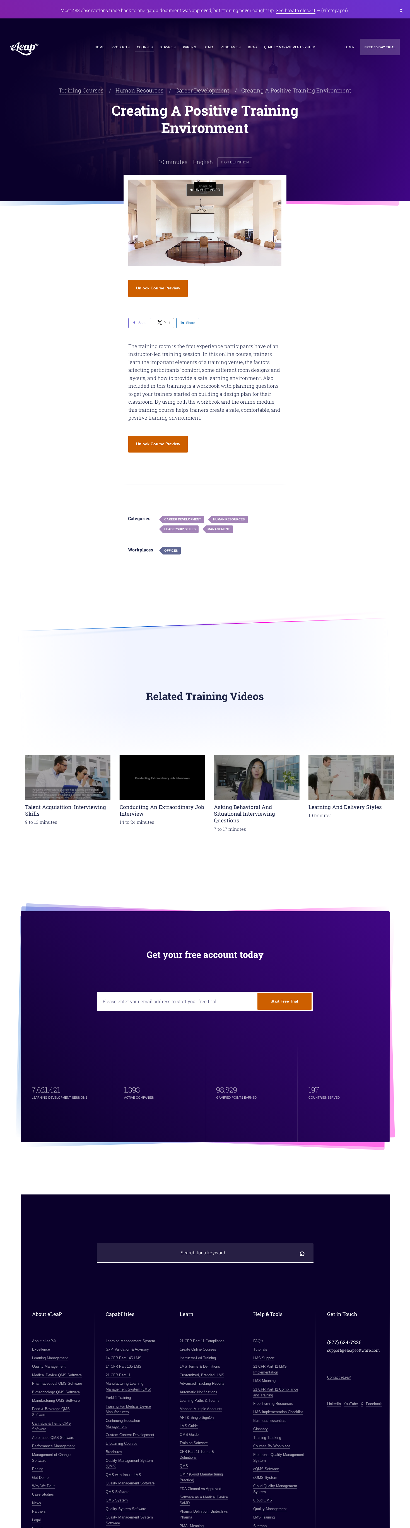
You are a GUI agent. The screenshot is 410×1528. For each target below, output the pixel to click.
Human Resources (139, 90)
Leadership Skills (180, 529)
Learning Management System (130, 1341)
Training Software (193, 1443)
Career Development (202, 90)
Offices (171, 550)
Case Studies (43, 1495)
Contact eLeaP (339, 1377)
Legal (36, 1520)
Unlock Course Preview (158, 288)
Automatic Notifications (198, 1392)
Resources (231, 47)
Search (302, 1252)
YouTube (351, 1404)
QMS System (117, 1500)
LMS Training (264, 1517)
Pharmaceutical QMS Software (57, 1383)
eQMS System (265, 1477)
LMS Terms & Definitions (199, 1366)
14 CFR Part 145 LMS (123, 1358)
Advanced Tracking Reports (201, 1383)
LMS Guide (188, 1426)
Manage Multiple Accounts (200, 1409)
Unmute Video (207, 190)
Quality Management (48, 1366)
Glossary (260, 1429)
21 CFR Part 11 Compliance (201, 1341)
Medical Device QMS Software (56, 1375)
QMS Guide (188, 1434)
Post (166, 323)
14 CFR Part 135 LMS (123, 1366)
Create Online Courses (197, 1349)
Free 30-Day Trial (380, 47)
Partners (38, 1512)
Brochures (114, 1452)
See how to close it (295, 10)
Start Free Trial (284, 1001)
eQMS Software (266, 1469)
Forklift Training (118, 1398)
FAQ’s (258, 1341)
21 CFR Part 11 (118, 1375)
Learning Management (49, 1358)
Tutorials (260, 1349)
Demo (208, 47)
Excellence (41, 1349)
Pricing (189, 47)
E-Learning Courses (122, 1443)
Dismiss (401, 10)
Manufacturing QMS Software (55, 1400)
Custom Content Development (130, 1435)
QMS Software (117, 1492)
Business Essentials (269, 1420)
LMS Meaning (264, 1381)
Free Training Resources (273, 1403)
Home (99, 47)
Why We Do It (43, 1486)
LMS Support (263, 1358)
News (36, 1503)
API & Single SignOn (196, 1417)
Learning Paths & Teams (199, 1400)
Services (168, 47)
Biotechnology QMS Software (55, 1392)
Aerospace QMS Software (53, 1438)
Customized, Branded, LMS (201, 1375)
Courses (145, 47)
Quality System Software (126, 1509)
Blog (252, 47)
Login (349, 47)
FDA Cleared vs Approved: (200, 1489)
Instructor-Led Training (197, 1358)
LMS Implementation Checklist (278, 1412)
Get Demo (40, 1477)
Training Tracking (267, 1438)
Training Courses (81, 90)
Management (219, 529)
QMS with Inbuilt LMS (123, 1475)
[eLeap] (44, 49)
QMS (183, 1466)
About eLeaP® (44, 1341)
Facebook (374, 1404)
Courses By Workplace (271, 1446)
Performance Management (53, 1446)
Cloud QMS (262, 1500)
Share (143, 323)
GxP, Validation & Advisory (127, 1349)
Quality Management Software (130, 1483)
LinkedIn (334, 1404)
